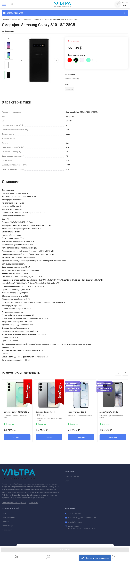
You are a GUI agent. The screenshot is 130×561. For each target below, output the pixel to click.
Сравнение (9, 31)
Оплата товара (7, 526)
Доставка (5, 522)
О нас (4, 513)
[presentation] (21, 60)
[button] (95, 558)
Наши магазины (8, 518)
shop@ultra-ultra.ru (75, 522)
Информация (7, 530)
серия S (38, 19)
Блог (67, 481)
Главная (5, 19)
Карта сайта (33, 503)
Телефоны (16, 19)
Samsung (27, 19)
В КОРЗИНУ (65, 550)
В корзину (17, 437)
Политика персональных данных (14, 503)
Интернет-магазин (72, 477)
